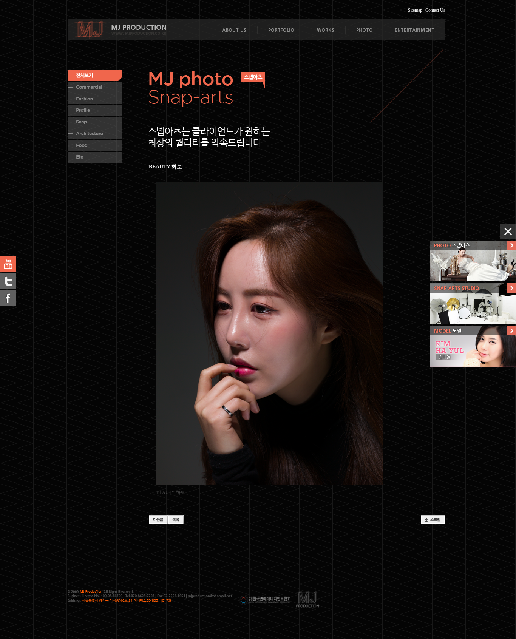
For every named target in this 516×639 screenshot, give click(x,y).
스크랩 (433, 519)
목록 (176, 519)
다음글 (158, 519)
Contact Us (435, 10)
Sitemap (415, 10)
